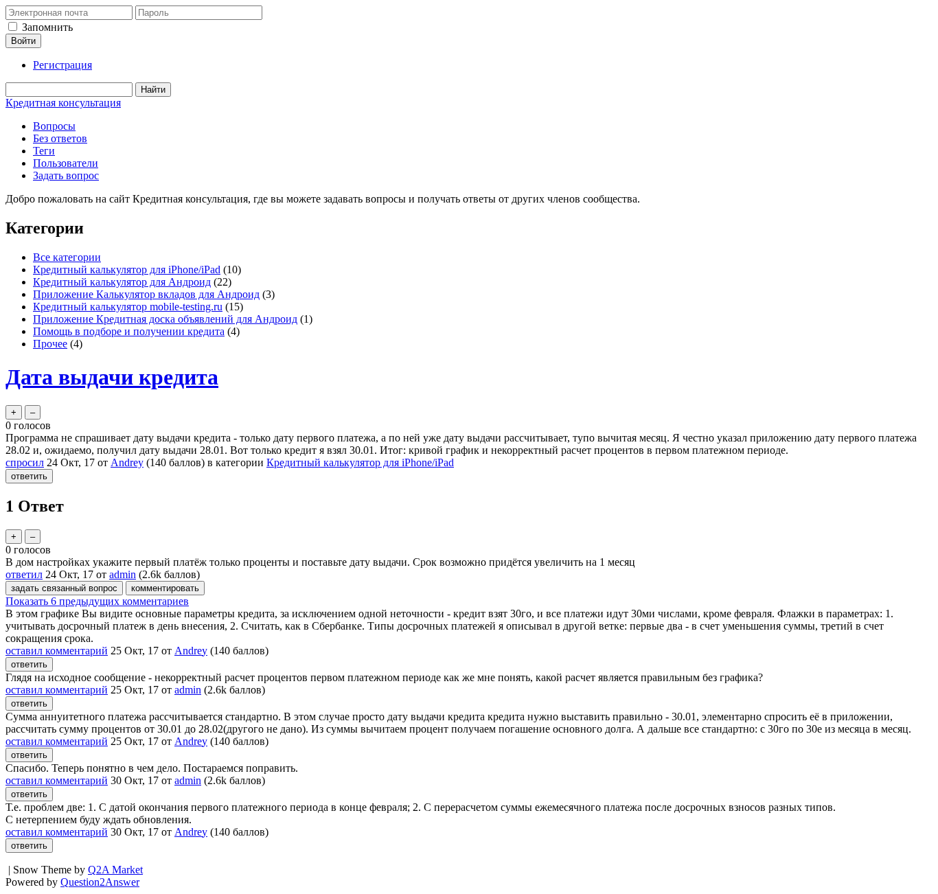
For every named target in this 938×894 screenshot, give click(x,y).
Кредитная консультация (63, 102)
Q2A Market (115, 869)
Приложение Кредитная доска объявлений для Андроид (165, 319)
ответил (24, 574)
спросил (24, 462)
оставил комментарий (56, 650)
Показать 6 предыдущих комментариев (97, 601)
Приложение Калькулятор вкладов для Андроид (146, 294)
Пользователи (65, 163)
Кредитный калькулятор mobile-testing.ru (127, 306)
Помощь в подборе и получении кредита (129, 331)
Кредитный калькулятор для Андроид (122, 282)
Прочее (50, 343)
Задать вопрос (66, 175)
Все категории (67, 257)
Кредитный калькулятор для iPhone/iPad (126, 269)
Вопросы (54, 126)
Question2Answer (99, 882)
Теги (44, 151)
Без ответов (60, 138)
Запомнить (47, 27)
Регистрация (62, 65)
